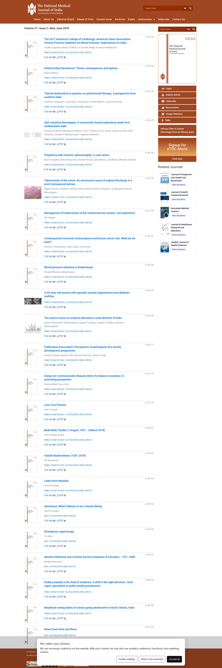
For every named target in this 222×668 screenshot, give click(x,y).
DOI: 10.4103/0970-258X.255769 (60, 516)
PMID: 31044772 (52, 490)
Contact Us (178, 19)
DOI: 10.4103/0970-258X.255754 (76, 139)
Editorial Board (65, 19)
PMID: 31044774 (52, 592)
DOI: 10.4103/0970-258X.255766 (76, 465)
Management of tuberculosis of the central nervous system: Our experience (89, 212)
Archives (120, 19)
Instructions (145, 19)
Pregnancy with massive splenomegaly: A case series (76, 155)
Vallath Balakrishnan (65, 455)
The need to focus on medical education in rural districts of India (83, 317)
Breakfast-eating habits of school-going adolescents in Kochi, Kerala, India (89, 607)
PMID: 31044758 (52, 107)
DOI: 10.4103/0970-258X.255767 (76, 490)
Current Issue (104, 19)
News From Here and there (60, 629)
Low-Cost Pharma (55, 404)
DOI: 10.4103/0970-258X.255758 (76, 222)
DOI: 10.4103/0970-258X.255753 (76, 107)
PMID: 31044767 (52, 360)
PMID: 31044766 (52, 331)
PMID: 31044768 (52, 389)
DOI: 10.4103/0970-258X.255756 (76, 165)
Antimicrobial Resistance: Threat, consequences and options (81, 68)
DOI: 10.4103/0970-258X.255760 (76, 277)
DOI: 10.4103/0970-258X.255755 (76, 302)
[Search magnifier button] (190, 8)
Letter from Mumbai (56, 480)
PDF (61, 57)
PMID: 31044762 (52, 222)
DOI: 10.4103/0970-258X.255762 (76, 360)
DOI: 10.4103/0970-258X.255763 (76, 389)
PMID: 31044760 (52, 165)
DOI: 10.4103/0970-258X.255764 (76, 414)
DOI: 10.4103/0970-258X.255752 (76, 78)
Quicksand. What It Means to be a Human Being (73, 506)
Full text (48, 57)
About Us (49, 19)
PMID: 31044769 (52, 414)
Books (131, 19)
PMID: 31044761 (52, 197)
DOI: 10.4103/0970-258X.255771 (76, 613)
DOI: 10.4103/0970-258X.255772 (76, 592)
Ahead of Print (85, 19)
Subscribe (163, 19)
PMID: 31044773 (52, 613)
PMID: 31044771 (52, 465)
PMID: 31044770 (52, 440)
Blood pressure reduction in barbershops (68, 267)
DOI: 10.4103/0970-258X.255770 (60, 566)
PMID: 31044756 (52, 52)
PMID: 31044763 (52, 251)
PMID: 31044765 (52, 302)
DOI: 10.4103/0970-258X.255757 (76, 197)
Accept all (174, 659)
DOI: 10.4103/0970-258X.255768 (60, 541)
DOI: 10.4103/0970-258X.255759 (76, 251)
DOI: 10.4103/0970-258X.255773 (60, 635)
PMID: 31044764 (52, 277)
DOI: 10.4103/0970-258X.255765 (76, 440)
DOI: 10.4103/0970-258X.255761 (76, 331)
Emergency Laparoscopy (59, 531)
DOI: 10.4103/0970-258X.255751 (76, 52)
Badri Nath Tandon (74, 430)
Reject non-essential (152, 659)
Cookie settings (126, 659)
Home (37, 19)
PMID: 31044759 (52, 139)
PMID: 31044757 (52, 78)
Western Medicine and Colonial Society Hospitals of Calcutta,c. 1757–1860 (89, 556)
